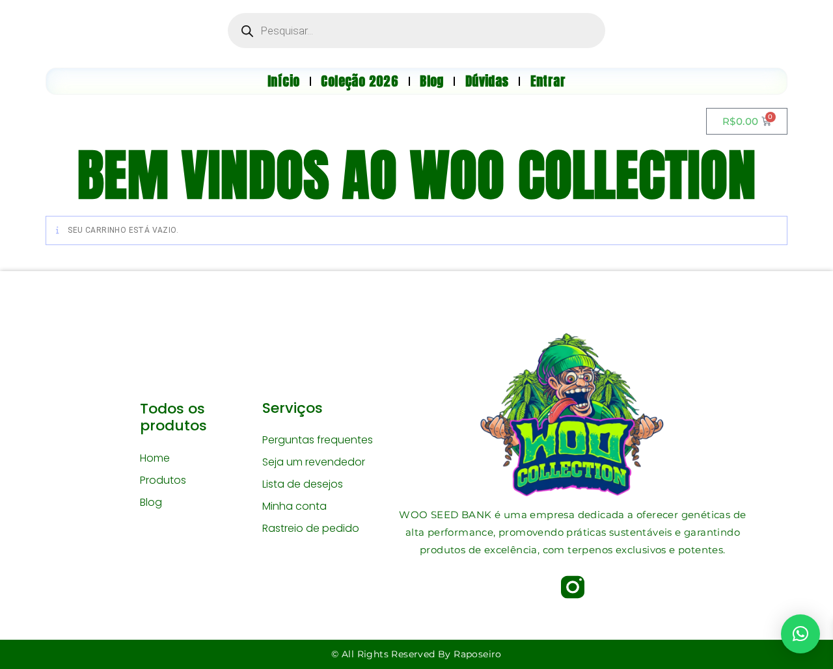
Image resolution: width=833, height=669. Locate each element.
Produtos (163, 480)
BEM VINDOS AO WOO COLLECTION (416, 174)
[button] (800, 633)
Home (155, 458)
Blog (151, 502)
